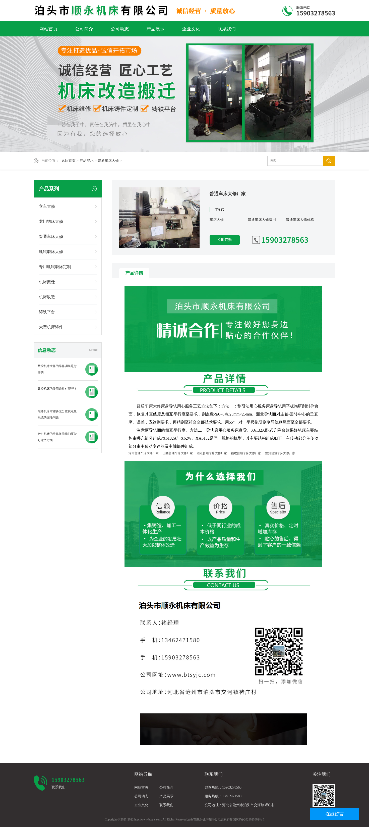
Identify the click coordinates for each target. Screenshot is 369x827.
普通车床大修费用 (262, 220)
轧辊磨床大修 (51, 251)
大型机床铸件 (51, 327)
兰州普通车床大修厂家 (280, 453)
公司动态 (120, 28)
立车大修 (47, 206)
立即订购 (225, 240)
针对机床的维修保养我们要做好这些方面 (57, 437)
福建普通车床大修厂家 (246, 453)
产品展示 (155, 28)
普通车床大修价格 (300, 220)
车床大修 (217, 220)
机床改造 (47, 297)
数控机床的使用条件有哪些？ (57, 388)
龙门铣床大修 (51, 221)
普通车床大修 (108, 161)
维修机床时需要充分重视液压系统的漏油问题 (57, 414)
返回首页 (69, 161)
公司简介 (84, 28)
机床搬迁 (47, 282)
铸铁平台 (47, 312)
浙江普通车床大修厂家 (212, 453)
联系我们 (227, 28)
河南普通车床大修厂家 (144, 453)
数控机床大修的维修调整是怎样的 (57, 369)
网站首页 (48, 28)
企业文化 (191, 28)
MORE (93, 350)
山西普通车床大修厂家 (178, 453)
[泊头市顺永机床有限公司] (136, 11)
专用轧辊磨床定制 (55, 267)
